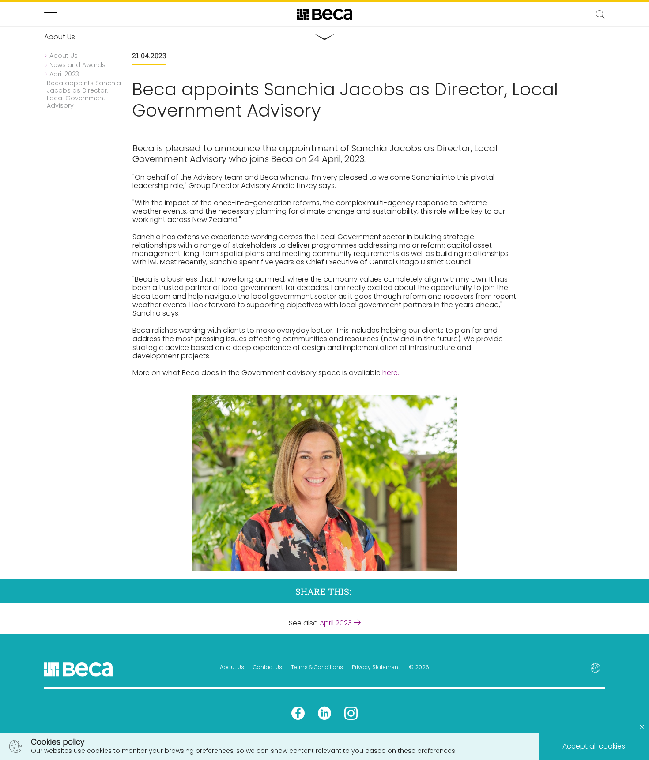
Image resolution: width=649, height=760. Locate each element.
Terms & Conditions (317, 667)
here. (390, 373)
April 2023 (337, 623)
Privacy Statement (376, 667)
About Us (232, 667)
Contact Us (267, 667)
